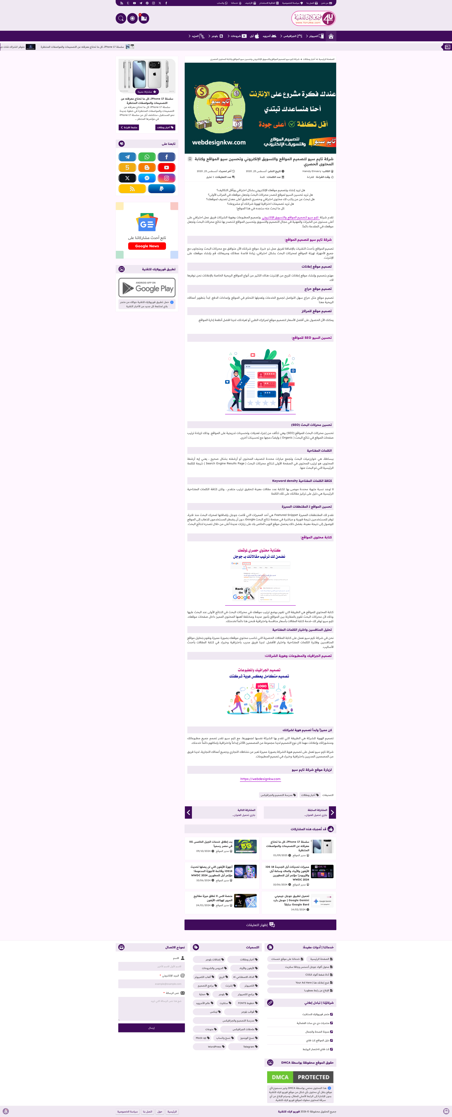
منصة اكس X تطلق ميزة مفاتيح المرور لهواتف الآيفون (213, 898)
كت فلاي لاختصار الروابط (316, 1049)
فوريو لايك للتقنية (289, 1111)
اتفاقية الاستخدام (267, 3)
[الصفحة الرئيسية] (331, 36)
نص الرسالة (171, 993)
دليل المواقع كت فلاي (317, 1040)
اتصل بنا (310, 3)
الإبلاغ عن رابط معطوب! (316, 990)
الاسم (176, 958)
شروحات (236, 36)
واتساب (220, 3)
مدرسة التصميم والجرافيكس (276, 795)
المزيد (195, 36)
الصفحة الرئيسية (326, 59)
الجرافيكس (290, 36)
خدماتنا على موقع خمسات (285, 959)
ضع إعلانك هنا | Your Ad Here (312, 982)
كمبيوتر (313, 36)
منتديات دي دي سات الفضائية (313, 1023)
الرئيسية (172, 1111)
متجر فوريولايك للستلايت (315, 1014)
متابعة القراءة (130, 127)
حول (159, 1111)
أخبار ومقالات (309, 59)
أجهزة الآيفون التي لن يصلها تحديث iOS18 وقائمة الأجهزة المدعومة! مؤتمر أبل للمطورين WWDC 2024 (211, 871)
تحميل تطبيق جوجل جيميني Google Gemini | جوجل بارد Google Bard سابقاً (291, 900)
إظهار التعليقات (257, 925)
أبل (252, 36)
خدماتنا (234, 3)
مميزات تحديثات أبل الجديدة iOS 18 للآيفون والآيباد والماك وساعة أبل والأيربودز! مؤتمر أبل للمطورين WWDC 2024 (287, 873)
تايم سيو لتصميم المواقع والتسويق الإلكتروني (290, 217)
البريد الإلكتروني (169, 975)
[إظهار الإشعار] (6, 1111)
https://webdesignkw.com (260, 779)
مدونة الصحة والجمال (317, 1031)
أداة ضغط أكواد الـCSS (317, 974)
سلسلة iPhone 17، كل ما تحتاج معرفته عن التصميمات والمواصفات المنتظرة (119, 46)
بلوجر (215, 36)
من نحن (324, 3)
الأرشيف (248, 3)
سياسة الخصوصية (290, 3)
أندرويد (266, 36)
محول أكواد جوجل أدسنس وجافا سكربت (307, 966)
